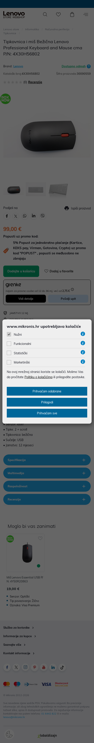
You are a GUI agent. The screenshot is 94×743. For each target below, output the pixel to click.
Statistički (20, 353)
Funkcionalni (22, 344)
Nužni (18, 335)
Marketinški (22, 362)
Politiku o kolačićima (38, 377)
